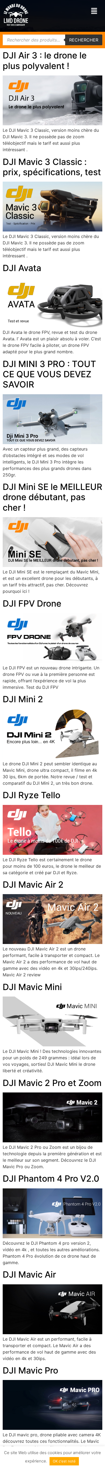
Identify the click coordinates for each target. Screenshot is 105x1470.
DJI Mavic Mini (32, 987)
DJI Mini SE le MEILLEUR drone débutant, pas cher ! (52, 497)
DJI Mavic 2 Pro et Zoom (52, 1083)
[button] (94, 11)
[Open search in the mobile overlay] (52, 39)
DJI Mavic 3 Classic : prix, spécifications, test (52, 167)
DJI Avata (22, 268)
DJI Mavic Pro (30, 1370)
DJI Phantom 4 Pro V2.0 (51, 1178)
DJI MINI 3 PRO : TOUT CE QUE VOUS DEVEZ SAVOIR (49, 374)
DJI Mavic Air (29, 1274)
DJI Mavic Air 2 (33, 884)
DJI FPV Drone (32, 603)
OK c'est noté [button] (64, 1461)
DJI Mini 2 (23, 699)
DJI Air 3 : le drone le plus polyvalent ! (45, 60)
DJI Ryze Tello (31, 795)
